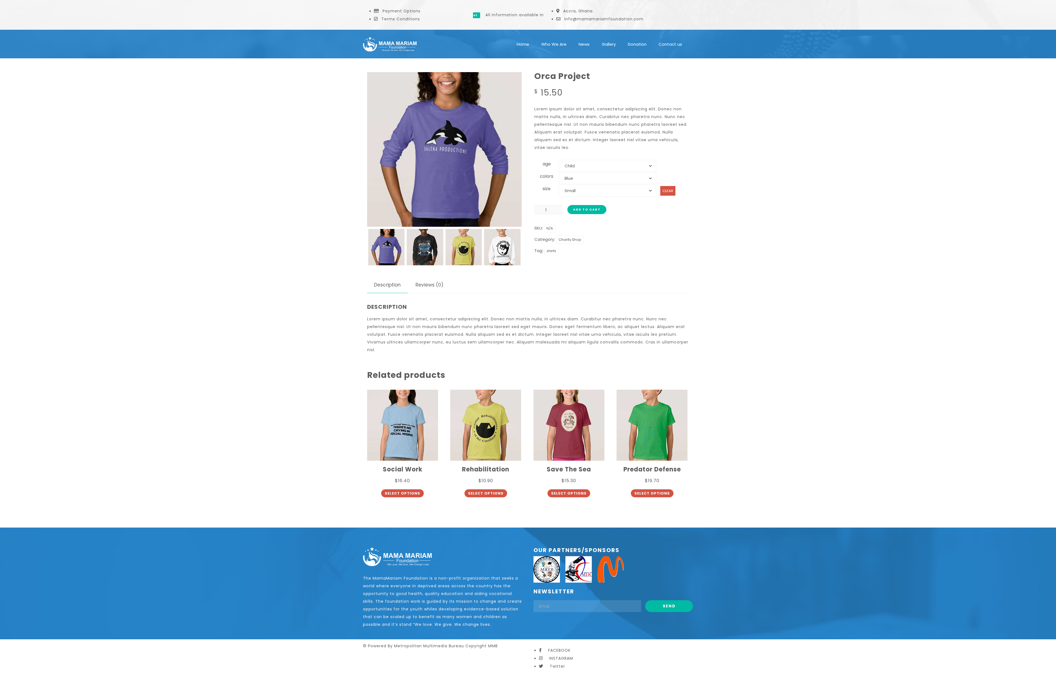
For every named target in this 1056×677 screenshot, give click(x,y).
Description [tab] (387, 285)
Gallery (609, 44)
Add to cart (587, 209)
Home (523, 44)
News (584, 44)
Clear (667, 190)
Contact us (670, 44)
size (547, 188)
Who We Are (553, 44)
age (547, 164)
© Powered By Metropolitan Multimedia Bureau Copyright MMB (430, 646)
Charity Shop (570, 239)
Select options (402, 493)
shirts (551, 250)
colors (546, 176)
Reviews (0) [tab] (429, 285)
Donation (637, 44)
